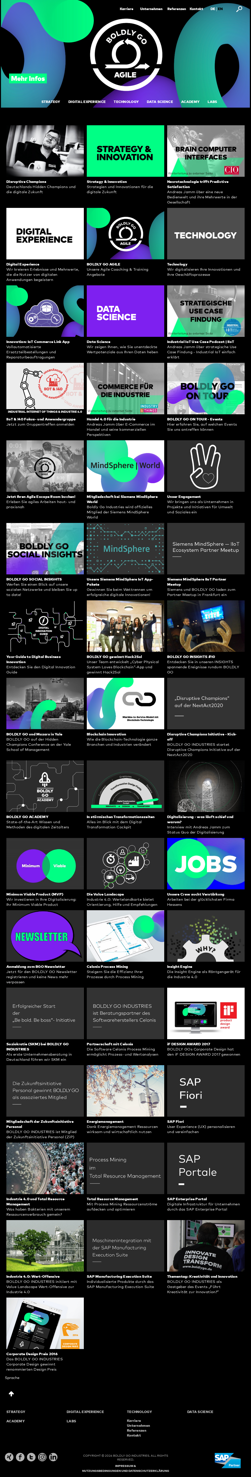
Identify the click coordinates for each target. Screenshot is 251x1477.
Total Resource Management (112, 1199)
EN (220, 9)
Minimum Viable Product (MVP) (34, 894)
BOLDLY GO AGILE (104, 264)
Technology (177, 264)
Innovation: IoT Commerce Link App (38, 342)
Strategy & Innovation (107, 182)
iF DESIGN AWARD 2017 (188, 1044)
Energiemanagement (105, 1122)
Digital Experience (22, 264)
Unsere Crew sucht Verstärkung (196, 894)
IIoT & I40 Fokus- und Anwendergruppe (41, 419)
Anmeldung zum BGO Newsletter (35, 967)
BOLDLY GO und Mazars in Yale (34, 734)
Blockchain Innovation (106, 734)
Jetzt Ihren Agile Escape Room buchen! (40, 497)
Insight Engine (179, 967)
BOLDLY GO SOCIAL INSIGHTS (34, 579)
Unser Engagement (184, 497)
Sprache (12, 1378)
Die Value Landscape (105, 894)
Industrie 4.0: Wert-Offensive (33, 1276)
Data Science (99, 342)
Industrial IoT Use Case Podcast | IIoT (200, 342)
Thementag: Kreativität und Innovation (202, 1276)
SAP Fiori (175, 1122)
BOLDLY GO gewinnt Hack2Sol (114, 657)
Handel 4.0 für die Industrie (111, 419)
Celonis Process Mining (107, 967)
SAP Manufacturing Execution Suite (119, 1276)
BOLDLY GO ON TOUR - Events (195, 419)
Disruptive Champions (26, 182)
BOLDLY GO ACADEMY (27, 817)
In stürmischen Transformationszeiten (121, 817)
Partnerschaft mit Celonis (110, 1044)
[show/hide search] (239, 9)
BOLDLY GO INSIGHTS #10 (191, 657)
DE (213, 9)
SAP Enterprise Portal (187, 1199)
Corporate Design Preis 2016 (32, 1354)
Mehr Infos (28, 79)
